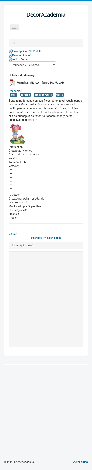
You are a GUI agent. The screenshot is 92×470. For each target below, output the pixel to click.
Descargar (15, 91)
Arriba (24, 59)
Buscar (26, 55)
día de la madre (43, 94)
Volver (12, 234)
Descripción (35, 51)
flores (59, 94)
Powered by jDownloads (46, 238)
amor (13, 94)
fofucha (25, 94)
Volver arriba (80, 462)
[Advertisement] (46, 299)
